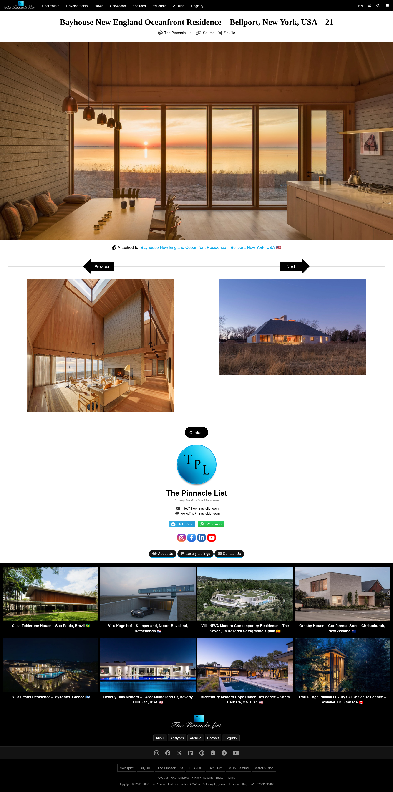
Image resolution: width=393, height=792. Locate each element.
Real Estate (50, 5)
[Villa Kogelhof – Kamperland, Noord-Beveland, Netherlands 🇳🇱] (148, 619)
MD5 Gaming (239, 767)
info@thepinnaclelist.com (200, 508)
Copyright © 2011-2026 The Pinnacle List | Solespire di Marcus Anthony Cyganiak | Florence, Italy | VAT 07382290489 (196, 784)
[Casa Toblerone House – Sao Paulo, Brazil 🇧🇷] (50, 619)
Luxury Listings (198, 553)
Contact (213, 737)
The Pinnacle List (178, 32)
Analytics (177, 737)
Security (208, 777)
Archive (195, 737)
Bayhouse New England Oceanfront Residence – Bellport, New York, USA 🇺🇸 (211, 247)
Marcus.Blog (263, 767)
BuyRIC (145, 767)
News (99, 5)
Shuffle (229, 32)
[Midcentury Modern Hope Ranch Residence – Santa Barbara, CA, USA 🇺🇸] (245, 690)
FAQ (173, 777)
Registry (197, 5)
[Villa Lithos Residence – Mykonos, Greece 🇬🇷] (50, 690)
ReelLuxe (216, 767)
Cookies (163, 777)
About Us (165, 553)
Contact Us (232, 553)
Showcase (118, 5)
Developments (77, 5)
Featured (139, 5)
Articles (178, 5)
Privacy (196, 777)
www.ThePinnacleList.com (200, 513)
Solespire (127, 767)
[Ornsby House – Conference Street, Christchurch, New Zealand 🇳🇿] (342, 619)
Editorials (159, 5)
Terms (231, 777)
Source (208, 32)
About (160, 737)
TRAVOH (196, 767)
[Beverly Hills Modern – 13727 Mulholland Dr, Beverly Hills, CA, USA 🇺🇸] (148, 690)
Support (220, 777)
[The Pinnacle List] (196, 722)
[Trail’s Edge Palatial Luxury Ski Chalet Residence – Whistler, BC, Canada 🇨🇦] (342, 690)
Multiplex (183, 777)
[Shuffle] (369, 5)
